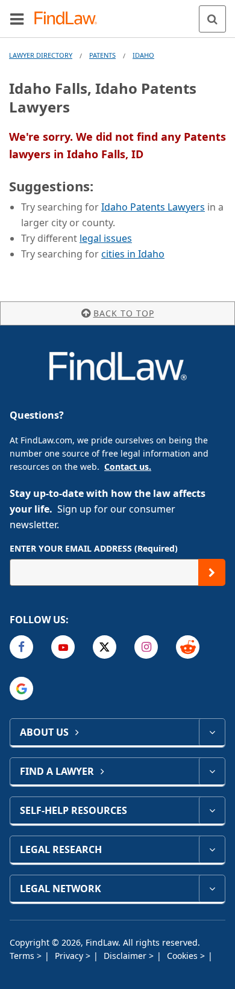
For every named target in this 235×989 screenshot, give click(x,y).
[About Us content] (212, 732)
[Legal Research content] (212, 849)
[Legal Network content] (212, 888)
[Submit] (211, 572)
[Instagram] (146, 647)
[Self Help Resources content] (212, 810)
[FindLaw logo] (69, 19)
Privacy (70, 955)
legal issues (106, 238)
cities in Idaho (132, 253)
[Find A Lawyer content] (212, 771)
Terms (23, 955)
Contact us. (127, 466)
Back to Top (123, 313)
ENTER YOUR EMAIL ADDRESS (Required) (94, 548)
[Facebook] (21, 647)
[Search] (212, 18)
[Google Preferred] (21, 688)
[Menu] (17, 19)
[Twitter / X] (104, 647)
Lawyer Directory (40, 55)
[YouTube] (63, 647)
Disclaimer (126, 955)
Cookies (183, 955)
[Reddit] (187, 647)
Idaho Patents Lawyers (153, 207)
